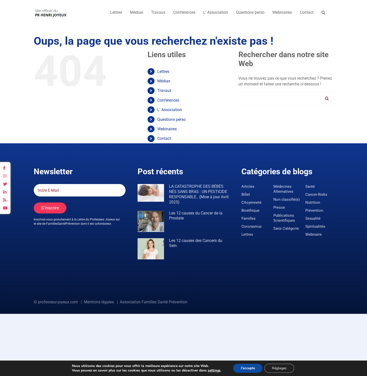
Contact (164, 138)
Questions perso (171, 119)
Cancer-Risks (316, 194)
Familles (248, 218)
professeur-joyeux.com (58, 302)
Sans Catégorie (286, 228)
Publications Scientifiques (284, 218)
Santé (310, 186)
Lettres (163, 71)
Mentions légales (99, 302)
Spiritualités (315, 226)
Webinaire (313, 234)
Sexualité (313, 218)
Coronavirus (251, 226)
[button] (323, 12)
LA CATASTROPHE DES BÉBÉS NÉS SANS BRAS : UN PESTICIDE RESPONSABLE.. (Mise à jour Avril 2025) (199, 194)
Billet (245, 194)
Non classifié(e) (286, 199)
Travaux (164, 90)
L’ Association (169, 109)
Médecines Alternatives (283, 189)
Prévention (314, 210)
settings (214, 370)
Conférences (168, 100)
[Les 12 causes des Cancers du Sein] (151, 248)
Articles (247, 186)
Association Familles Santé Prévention (153, 302)
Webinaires (167, 129)
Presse (279, 207)
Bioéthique (250, 210)
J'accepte (248, 368)
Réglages (279, 368)
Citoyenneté (251, 202)
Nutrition (312, 202)
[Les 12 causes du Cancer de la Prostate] (151, 221)
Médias (163, 81)
